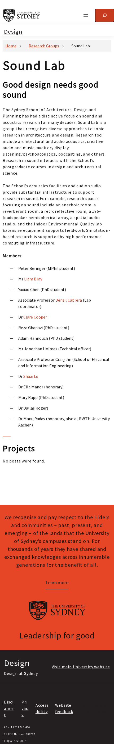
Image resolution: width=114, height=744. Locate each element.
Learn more (57, 582)
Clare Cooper (35, 317)
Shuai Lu (30, 376)
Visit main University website (81, 666)
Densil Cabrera (68, 300)
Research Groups (44, 45)
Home (10, 45)
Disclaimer (9, 708)
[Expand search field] (104, 15)
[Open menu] (85, 15)
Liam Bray (33, 279)
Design (13, 31)
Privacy (24, 708)
